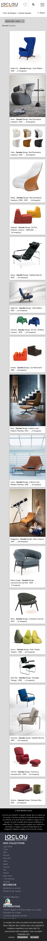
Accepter (34, 937)
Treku (5, 861)
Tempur (6, 872)
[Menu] (42, 4)
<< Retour (41, 13)
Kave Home (7, 875)
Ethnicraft (6, 858)
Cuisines (6, 881)
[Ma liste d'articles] (25, 4)
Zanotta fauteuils (25, 13)
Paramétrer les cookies (12, 912)
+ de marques (8, 878)
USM (5, 852)
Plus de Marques (10, 13)
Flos (4, 870)
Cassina (6, 867)
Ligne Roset (7, 846)
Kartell (5, 864)
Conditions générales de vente (15, 915)
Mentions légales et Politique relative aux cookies (22, 909)
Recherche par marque (12, 891)
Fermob (6, 855)
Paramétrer (22, 937)
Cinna (5, 849)
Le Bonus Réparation (11, 896)
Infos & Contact (9, 918)
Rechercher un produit (11, 888)
